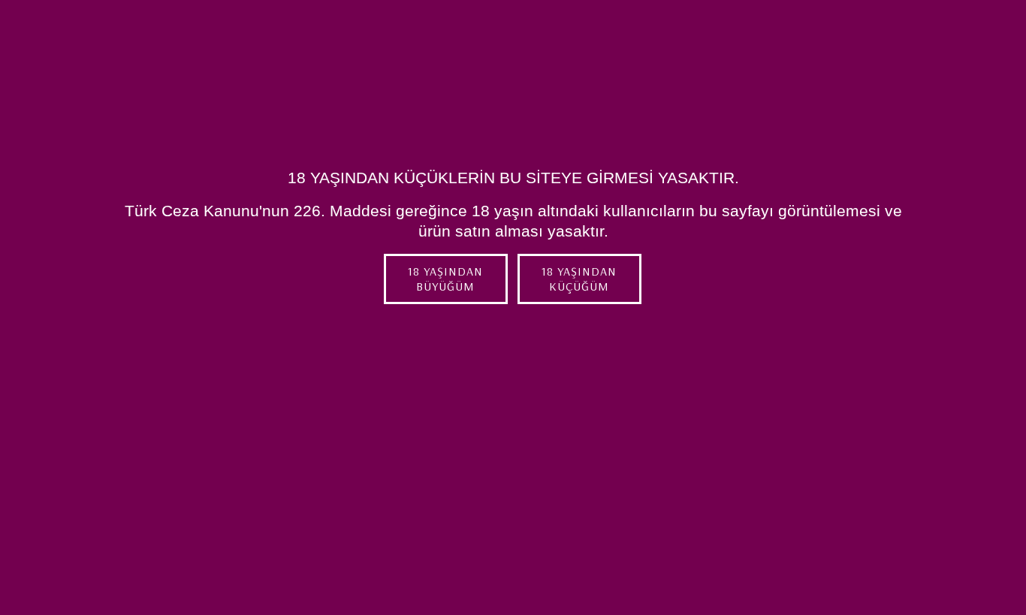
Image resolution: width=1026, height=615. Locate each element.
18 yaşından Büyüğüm (445, 279)
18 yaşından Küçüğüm (579, 279)
